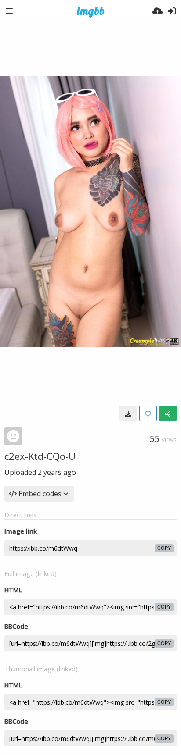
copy (164, 548)
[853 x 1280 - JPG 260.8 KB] (128, 413)
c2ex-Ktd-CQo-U (40, 456)
